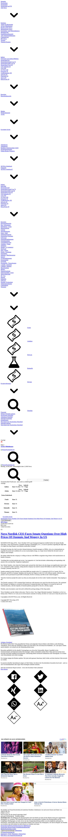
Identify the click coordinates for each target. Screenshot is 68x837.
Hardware (3, 249)
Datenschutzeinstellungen (8, 830)
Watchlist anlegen (6, 423)
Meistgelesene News (6, 29)
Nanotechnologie (5, 271)
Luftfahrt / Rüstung (6, 266)
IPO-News (4, 39)
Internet (3, 257)
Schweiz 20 (4, 74)
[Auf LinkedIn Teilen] (40, 696)
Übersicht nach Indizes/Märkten (10, 58)
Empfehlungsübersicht (7, 34)
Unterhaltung (4, 285)
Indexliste (3, 186)
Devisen (29, 382)
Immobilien (4, 253)
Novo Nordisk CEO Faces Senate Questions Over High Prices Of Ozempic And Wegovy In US (34, 535)
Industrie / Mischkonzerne (8, 255)
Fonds (29, 327)
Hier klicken (4, 669)
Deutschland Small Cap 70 (8, 62)
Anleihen (29, 341)
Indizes (3, 57)
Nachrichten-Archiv (10, 829)
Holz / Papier (4, 250)
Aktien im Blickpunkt (7, 24)
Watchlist (29, 410)
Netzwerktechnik (5, 274)
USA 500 (3, 68)
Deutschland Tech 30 (7, 65)
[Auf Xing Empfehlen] (14, 696)
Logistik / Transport (6, 264)
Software (3, 280)
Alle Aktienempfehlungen (8, 35)
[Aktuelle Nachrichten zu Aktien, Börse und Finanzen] (7, 449)
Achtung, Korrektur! (6, 642)
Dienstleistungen (5, 231)
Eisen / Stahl (4, 233)
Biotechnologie (5, 228)
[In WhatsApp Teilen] (14, 710)
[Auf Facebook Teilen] (14, 683)
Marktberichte (4, 32)
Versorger (3, 287)
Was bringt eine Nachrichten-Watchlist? (12, 422)
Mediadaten (18, 830)
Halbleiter (3, 245)
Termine (3, 40)
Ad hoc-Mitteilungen (6, 26)
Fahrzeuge (4, 238)
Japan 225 (3, 78)
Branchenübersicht (6, 96)
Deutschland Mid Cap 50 (8, 63)
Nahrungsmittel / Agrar (7, 272)
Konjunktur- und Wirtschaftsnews (10, 31)
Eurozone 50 (4, 71)
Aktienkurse (4, 144)
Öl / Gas (3, 276)
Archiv (3, 114)
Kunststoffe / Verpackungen (8, 263)
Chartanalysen (5, 37)
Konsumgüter (4, 260)
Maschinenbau (5, 268)
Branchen (3, 94)
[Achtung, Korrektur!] (17, 640)
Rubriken (3, 23)
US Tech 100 (4, 70)
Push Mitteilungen (6, 520)
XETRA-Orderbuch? (7, 169)
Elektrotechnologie (6, 234)
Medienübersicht (5, 113)
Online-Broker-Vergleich (8, 151)
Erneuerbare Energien (7, 236)
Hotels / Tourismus (6, 252)
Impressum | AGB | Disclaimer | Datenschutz (13, 834)
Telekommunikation (6, 284)
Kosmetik (3, 261)
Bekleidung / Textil (6, 226)
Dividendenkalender (6, 149)
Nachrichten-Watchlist (7, 415)
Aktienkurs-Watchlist (6, 417)
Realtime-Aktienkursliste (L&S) (10, 148)
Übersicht (3, 168)
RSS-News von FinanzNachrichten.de (11, 835)
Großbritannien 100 (6, 73)
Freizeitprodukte (5, 241)
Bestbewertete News (6, 27)
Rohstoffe (3, 279)
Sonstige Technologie (7, 282)
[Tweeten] (40, 683)
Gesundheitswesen (6, 242)
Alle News (4, 8)
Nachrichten (4, 3)
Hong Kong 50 (5, 79)
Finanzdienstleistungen (7, 239)
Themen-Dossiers (6, 42)
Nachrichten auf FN (6, 6)
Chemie (3, 230)
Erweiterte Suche (5, 129)
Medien (3, 111)
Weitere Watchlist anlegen (8, 414)
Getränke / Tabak (5, 244)
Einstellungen (4, 420)
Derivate (29, 355)
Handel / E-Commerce (7, 247)
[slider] (3, 528)
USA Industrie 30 (6, 66)
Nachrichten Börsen (6, 827)
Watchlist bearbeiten (6, 418)
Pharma (3, 277)
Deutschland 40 (5, 60)
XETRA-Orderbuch (6, 166)
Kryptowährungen (6, 383)
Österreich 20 (4, 76)
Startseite (3, 1)
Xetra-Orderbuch (14, 825)
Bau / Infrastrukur (6, 225)
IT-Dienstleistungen (6, 258)
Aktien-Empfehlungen (18, 827)
